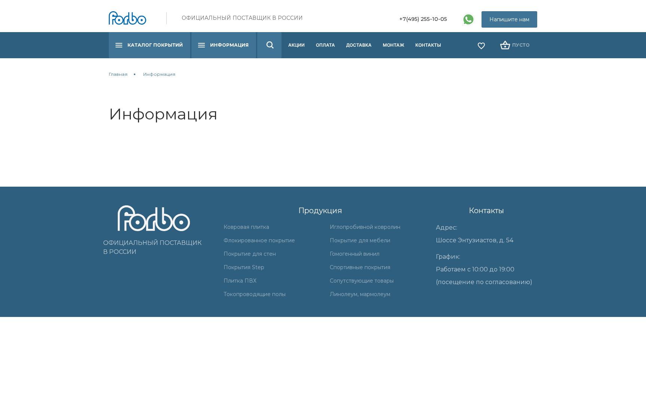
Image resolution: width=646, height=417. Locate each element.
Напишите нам (509, 19)
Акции (296, 45)
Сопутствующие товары (362, 280)
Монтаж (393, 45)
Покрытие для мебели (360, 240)
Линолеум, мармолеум (360, 294)
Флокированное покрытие (259, 240)
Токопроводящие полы (255, 294)
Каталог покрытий (155, 45)
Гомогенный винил (354, 253)
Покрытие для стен (250, 253)
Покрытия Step (244, 267)
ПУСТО (521, 45)
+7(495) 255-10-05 (423, 19)
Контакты (428, 45)
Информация (229, 45)
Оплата (325, 45)
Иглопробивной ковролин (365, 227)
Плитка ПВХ (240, 280)
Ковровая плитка (246, 227)
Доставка (359, 45)
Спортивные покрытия (360, 267)
